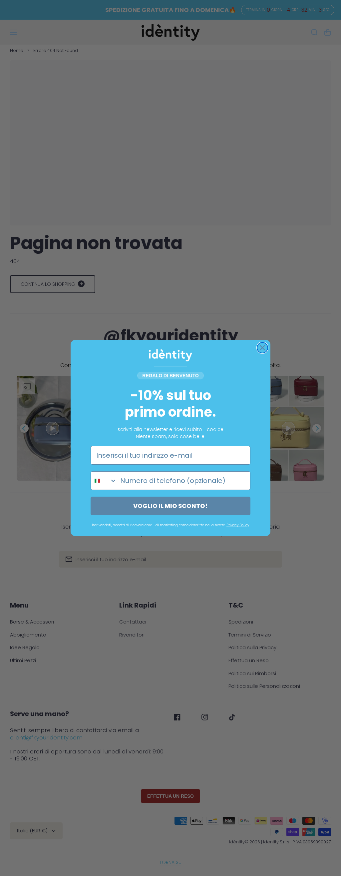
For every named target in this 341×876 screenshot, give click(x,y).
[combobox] (104, 481)
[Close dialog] (262, 347)
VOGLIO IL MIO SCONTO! (170, 506)
